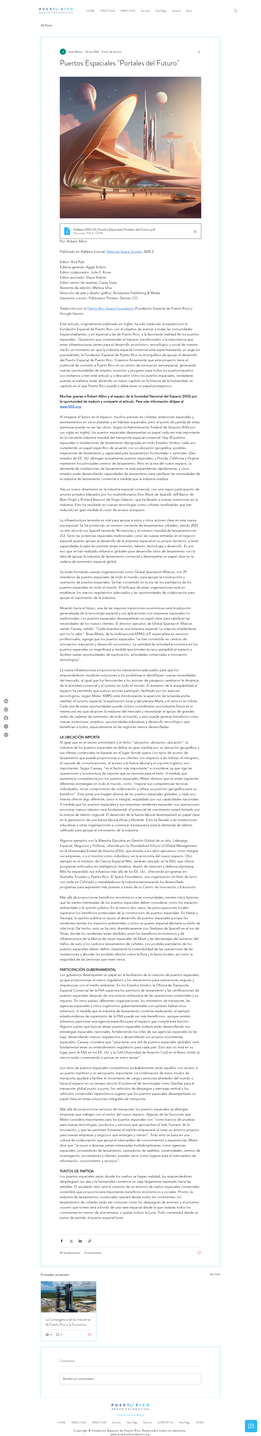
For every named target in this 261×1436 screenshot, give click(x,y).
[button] (236, 10)
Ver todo (215, 1274)
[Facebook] (6, 718)
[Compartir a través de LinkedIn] (80, 1241)
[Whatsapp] (6, 735)
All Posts (46, 25)
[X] (6, 726)
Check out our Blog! (130, 1415)
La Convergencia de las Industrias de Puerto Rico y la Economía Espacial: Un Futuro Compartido (68, 1322)
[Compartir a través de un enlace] (90, 1241)
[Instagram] (6, 709)
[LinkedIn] (6, 701)
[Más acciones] (199, 51)
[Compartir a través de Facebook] (61, 1241)
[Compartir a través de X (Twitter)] (71, 1241)
